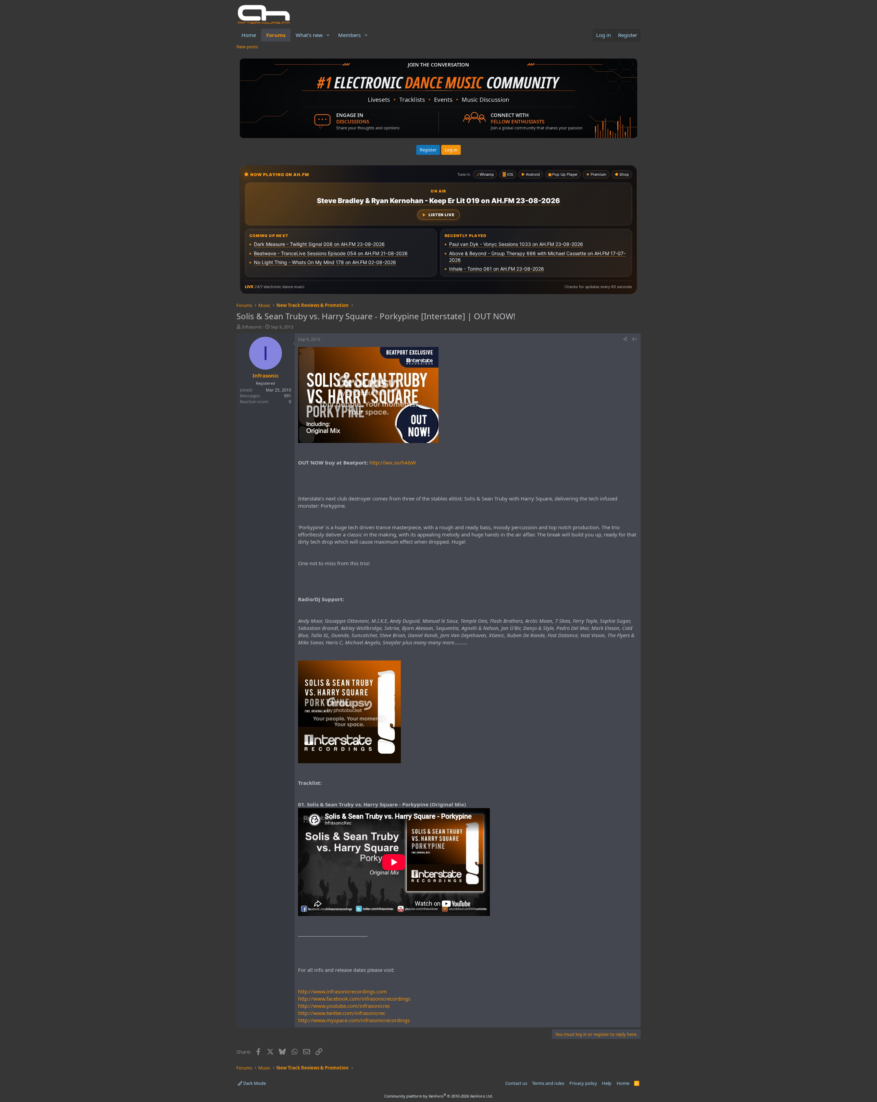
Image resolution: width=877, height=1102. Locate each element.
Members (349, 35)
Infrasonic (252, 327)
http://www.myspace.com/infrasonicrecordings (354, 1020)
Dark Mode (254, 1083)
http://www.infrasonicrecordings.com (342, 991)
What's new (309, 35)
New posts (247, 47)
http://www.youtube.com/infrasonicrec (344, 1005)
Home (249, 35)
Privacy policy (583, 1083)
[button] (328, 35)
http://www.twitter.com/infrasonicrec (341, 1013)
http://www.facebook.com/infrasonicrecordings (354, 998)
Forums (275, 35)
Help (607, 1083)
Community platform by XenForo (438, 1096)
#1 (634, 339)
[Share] (625, 340)
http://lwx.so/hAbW (392, 462)
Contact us (516, 1083)
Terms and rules (548, 1083)
